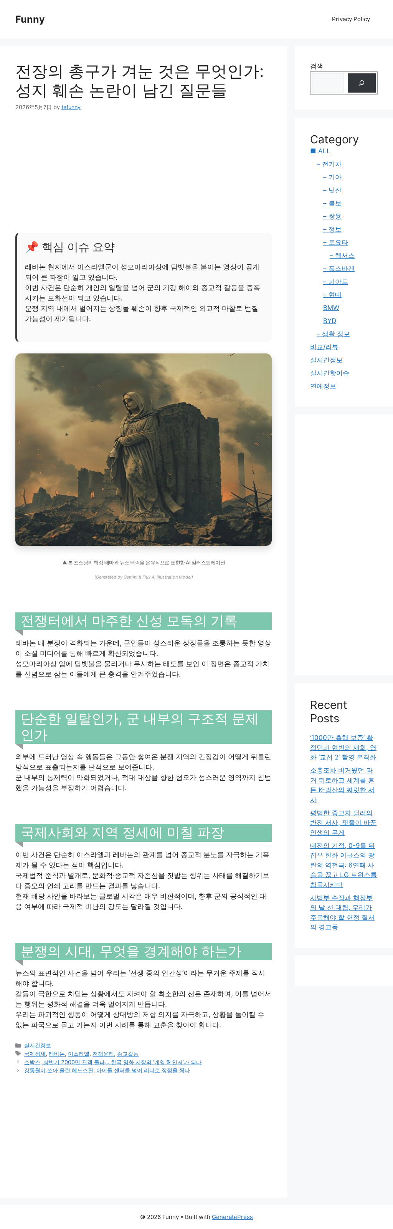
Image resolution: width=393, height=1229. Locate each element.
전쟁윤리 (103, 1053)
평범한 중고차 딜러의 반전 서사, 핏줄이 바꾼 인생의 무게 (343, 822)
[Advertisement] (143, 165)
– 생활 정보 (333, 334)
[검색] (362, 83)
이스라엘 (78, 1053)
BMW (331, 308)
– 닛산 (332, 190)
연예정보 (323, 386)
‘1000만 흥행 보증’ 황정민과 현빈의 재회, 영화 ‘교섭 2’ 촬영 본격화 (343, 747)
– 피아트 (335, 281)
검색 (316, 66)
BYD (329, 321)
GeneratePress (232, 1217)
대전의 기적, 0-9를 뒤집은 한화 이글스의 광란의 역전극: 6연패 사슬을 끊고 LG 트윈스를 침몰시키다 (343, 865)
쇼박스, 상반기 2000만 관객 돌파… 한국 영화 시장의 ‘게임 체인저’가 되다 (112, 1062)
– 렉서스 (342, 255)
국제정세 (35, 1053)
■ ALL (320, 151)
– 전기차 (329, 164)
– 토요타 (335, 242)
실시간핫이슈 (329, 373)
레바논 (57, 1053)
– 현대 (332, 295)
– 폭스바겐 (339, 268)
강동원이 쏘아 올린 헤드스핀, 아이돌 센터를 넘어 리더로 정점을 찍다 (107, 1070)
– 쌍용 (332, 216)
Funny (30, 19)
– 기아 (332, 177)
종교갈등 (128, 1053)
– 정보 (332, 229)
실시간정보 (37, 1045)
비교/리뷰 (324, 347)
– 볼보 (332, 203)
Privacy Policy (351, 19)
